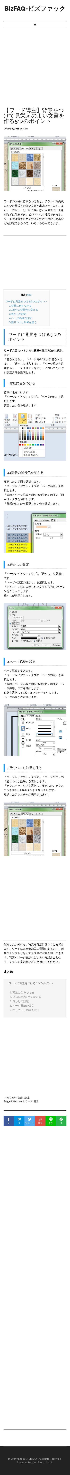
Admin (49, 1462)
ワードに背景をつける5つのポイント (26, 301)
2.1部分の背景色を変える (23, 309)
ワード (28, 1101)
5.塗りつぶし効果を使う (23, 322)
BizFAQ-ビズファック (35, 8)
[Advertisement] (35, 64)
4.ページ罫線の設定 (20, 318)
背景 (36, 1101)
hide (29, 295)
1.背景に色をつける (20, 305)
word (21, 1101)
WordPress (38, 1462)
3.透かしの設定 (18, 313)
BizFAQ (33, 1458)
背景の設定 (24, 1097)
